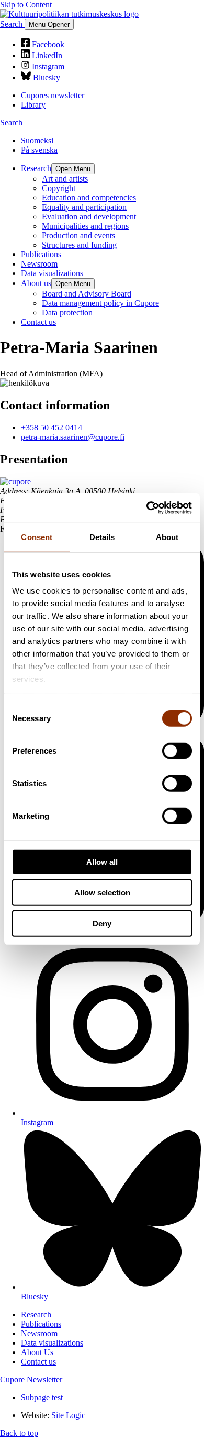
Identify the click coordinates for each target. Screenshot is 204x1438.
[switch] (177, 750)
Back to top (19, 1433)
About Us (37, 1352)
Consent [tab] (36, 536)
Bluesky (45, 77)
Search (12, 23)
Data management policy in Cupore (100, 303)
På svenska (39, 149)
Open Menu (72, 169)
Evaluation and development (89, 216)
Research (36, 168)
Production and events (78, 235)
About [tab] (167, 536)
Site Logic (68, 1415)
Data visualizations (52, 273)
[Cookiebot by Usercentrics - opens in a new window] (146, 508)
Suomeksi (37, 140)
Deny (102, 922)
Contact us (38, 322)
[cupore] (15, 481)
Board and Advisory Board (86, 293)
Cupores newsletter (52, 95)
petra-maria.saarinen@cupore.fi (72, 436)
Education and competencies (89, 197)
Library (33, 104)
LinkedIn (46, 55)
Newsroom (39, 263)
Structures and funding (79, 244)
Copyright (58, 188)
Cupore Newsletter (31, 1379)
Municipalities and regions (85, 225)
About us (36, 283)
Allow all (102, 861)
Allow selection (102, 892)
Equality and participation (84, 207)
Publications (41, 254)
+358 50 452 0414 (51, 427)
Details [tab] (102, 536)
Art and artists (65, 178)
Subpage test (42, 1397)
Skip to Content (26, 4)
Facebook (47, 44)
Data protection (67, 312)
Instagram (47, 66)
